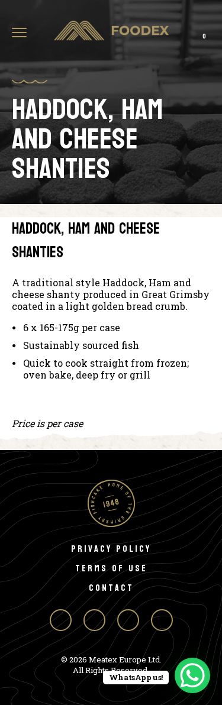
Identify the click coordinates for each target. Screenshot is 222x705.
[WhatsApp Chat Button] (192, 675)
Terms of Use (111, 568)
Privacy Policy (111, 548)
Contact (111, 587)
